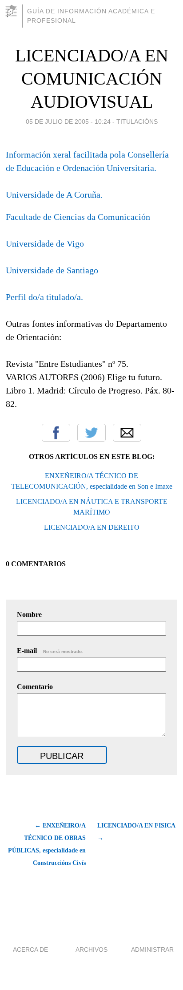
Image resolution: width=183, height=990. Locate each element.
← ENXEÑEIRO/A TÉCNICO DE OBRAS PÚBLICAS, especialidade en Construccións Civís (47, 844)
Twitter (91, 433)
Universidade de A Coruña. (54, 194)
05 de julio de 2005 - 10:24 (68, 121)
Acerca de (30, 949)
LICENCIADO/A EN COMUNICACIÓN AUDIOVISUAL (91, 78)
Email (127, 433)
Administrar (152, 949)
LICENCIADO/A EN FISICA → (136, 831)
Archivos (91, 949)
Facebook (56, 433)
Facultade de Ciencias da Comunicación (78, 217)
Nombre (29, 614)
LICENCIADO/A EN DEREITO (91, 527)
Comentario (35, 686)
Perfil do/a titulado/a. (44, 297)
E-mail (50, 650)
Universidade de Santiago (52, 270)
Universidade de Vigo (45, 243)
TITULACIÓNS (137, 121)
